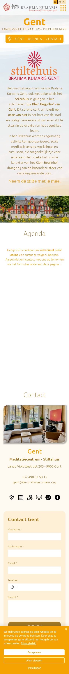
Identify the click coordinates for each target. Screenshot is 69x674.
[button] (30, 497)
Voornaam (15, 529)
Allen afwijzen (34, 660)
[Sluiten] (63, 631)
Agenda (34, 233)
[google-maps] (11, 497)
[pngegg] (39, 497)
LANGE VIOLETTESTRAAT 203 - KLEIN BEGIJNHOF (34, 29)
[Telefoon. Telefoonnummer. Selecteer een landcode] (13, 587)
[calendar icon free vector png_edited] (20, 497)
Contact (34, 394)
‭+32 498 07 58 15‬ (34, 477)
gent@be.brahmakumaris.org (34, 482)
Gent (34, 451)
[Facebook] (57, 497)
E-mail (12, 563)
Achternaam (16, 546)
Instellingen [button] (34, 668)
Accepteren (34, 652)
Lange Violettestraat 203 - (27, 466)
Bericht (13, 597)
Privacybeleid (28, 643)
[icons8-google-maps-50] (9, 39)
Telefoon (13, 580)
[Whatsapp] (48, 497)
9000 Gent (53, 466)
